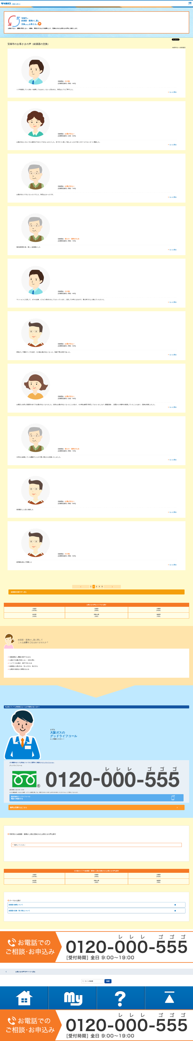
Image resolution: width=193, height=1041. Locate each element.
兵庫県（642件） (159, 609)
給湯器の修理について (16, 904)
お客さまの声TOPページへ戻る (25, 971)
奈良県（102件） (34, 615)
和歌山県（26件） (96, 615)
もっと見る (173, 92)
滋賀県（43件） (158, 615)
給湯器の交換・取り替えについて (19, 910)
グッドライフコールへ (48, 762)
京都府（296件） (96, 609)
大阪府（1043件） (34, 609)
